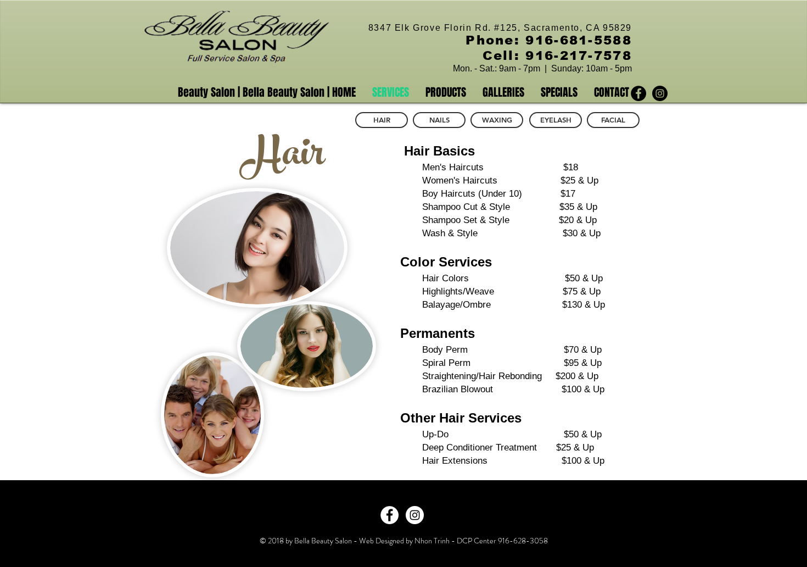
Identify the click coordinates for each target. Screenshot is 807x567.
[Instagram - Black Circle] (660, 93)
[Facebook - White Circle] (389, 515)
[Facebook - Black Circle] (638, 93)
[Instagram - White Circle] (415, 515)
